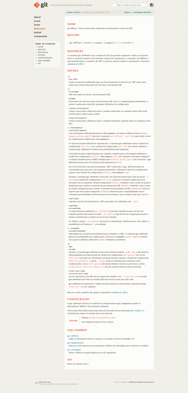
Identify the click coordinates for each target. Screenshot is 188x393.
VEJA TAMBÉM (44, 61)
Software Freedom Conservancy (141, 382)
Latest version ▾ (74, 12)
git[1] (86, 364)
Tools (37, 25)
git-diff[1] (80, 64)
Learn (37, 21)
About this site (45, 382)
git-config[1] (136, 311)
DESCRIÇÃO (43, 52)
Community (40, 36)
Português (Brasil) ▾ (142, 12)
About (37, 17)
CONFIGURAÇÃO (45, 58)
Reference (39, 28)
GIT (39, 63)
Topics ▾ (128, 12)
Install (37, 32)
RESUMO (42, 49)
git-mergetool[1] (75, 343)
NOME (40, 47)
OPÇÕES (41, 55)
